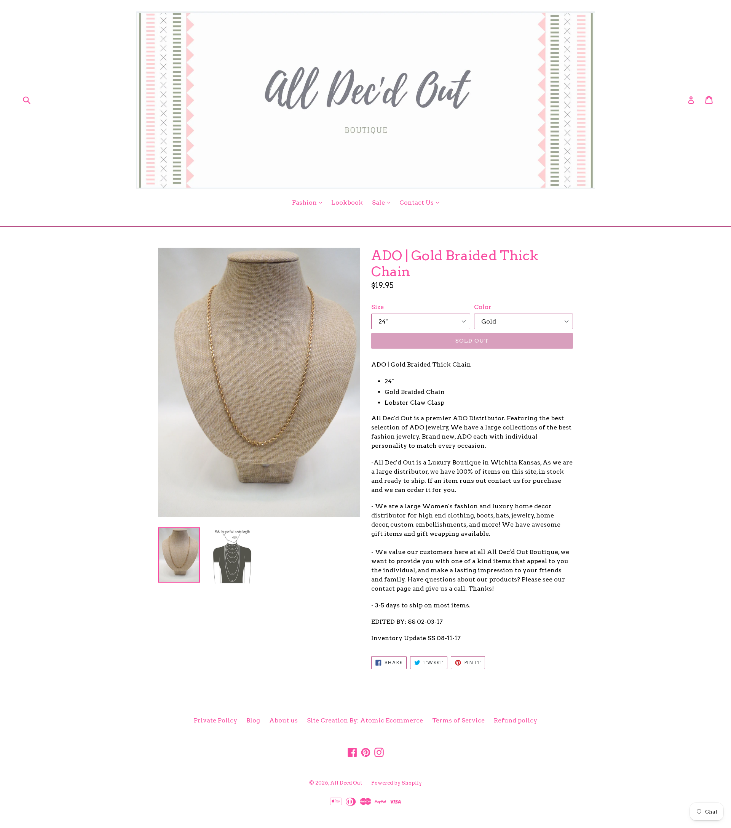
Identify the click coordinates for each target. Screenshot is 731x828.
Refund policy (515, 720)
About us (283, 720)
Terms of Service (458, 720)
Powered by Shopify (396, 783)
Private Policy (215, 720)
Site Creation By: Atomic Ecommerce (365, 720)
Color (483, 307)
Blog (253, 720)
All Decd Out (346, 783)
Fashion (309, 202)
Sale (383, 202)
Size (377, 307)
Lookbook (347, 202)
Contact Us (421, 202)
